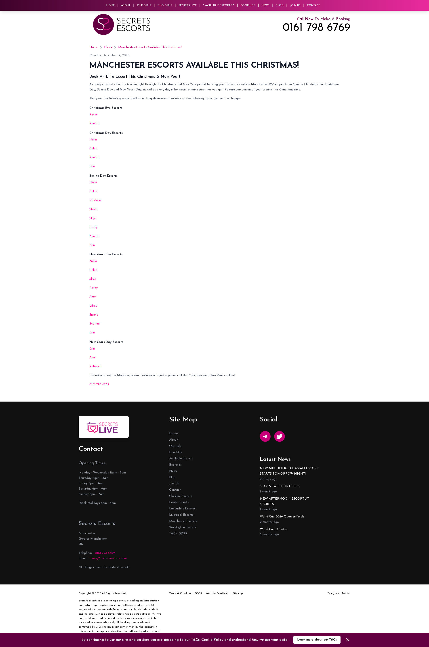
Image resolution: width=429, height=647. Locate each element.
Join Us (295, 5)
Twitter (346, 593)
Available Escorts (181, 458)
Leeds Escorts (179, 502)
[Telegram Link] (265, 436)
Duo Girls (165, 5)
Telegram (333, 593)
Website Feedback (217, 593)
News (265, 5)
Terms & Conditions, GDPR (185, 593)
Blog (280, 5)
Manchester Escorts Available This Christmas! (150, 47)
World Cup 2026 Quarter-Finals (282, 516)
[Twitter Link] (279, 436)
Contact (313, 5)
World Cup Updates (273, 529)
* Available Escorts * (218, 5)
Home (110, 5)
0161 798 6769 (316, 28)
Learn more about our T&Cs (317, 639)
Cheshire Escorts (180, 496)
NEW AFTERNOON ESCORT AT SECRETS (284, 501)
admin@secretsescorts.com (108, 558)
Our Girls (144, 5)
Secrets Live (188, 5)
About (125, 5)
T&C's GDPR (178, 533)
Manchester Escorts (183, 521)
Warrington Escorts (182, 527)
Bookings (248, 5)
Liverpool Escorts (181, 515)
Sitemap (238, 593)
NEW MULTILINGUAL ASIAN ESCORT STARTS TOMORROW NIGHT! (289, 471)
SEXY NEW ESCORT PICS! (279, 486)
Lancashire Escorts (182, 508)
